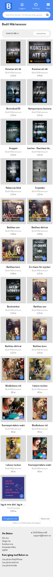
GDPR (4, 549)
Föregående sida (10, 518)
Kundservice (7, 543)
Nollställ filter (41, 33)
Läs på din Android (10, 562)
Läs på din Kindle (9, 565)
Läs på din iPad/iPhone (12, 559)
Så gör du (6, 540)
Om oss (5, 537)
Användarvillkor (9, 546)
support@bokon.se (42, 535)
